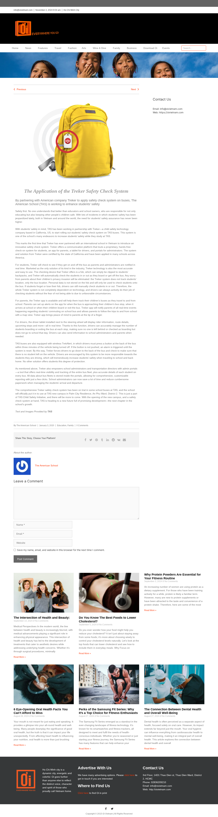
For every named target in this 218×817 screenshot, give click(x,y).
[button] (85, 440)
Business (132, 48)
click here (129, 775)
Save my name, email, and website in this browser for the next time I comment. (61, 549)
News (28, 48)
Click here (83, 793)
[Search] (203, 48)
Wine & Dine (99, 48)
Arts (84, 48)
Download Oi (150, 48)
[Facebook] (106, 808)
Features (43, 48)
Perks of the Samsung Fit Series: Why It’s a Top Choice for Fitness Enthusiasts (108, 711)
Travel (57, 48)
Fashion (72, 48)
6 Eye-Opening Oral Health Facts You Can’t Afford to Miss (41, 711)
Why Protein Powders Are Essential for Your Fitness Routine (172, 576)
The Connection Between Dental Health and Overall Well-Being (172, 711)
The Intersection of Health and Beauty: (42, 617)
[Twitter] (112, 808)
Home (15, 48)
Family (116, 48)
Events (166, 48)
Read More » (20, 657)
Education (61, 425)
